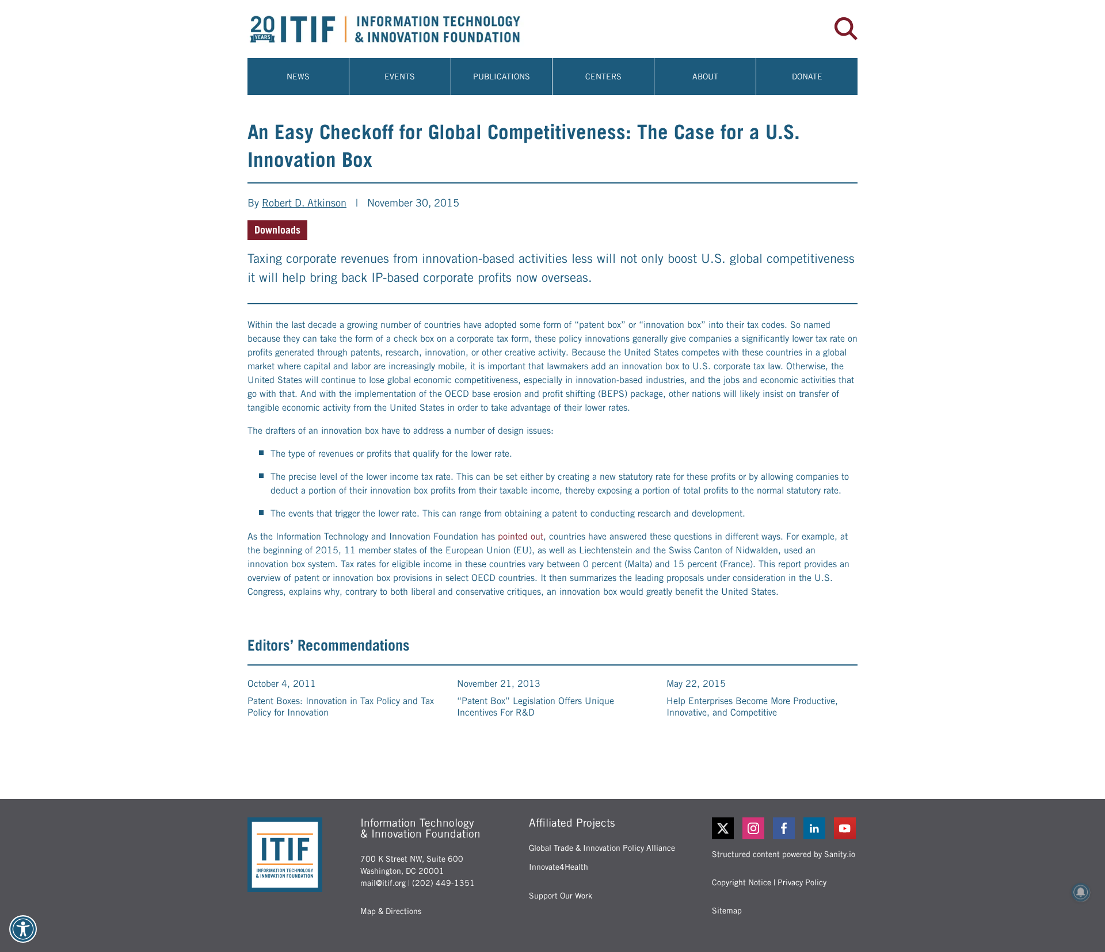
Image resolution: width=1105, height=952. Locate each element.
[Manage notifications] (1081, 892)
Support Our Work (560, 896)
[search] (846, 28)
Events (399, 76)
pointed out (520, 536)
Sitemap (727, 911)
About (705, 76)
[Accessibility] (23, 929)
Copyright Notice (741, 882)
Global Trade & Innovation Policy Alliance (602, 848)
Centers (603, 76)
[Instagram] (754, 828)
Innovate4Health (558, 867)
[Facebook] (785, 828)
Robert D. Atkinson (304, 203)
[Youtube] (846, 828)
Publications (501, 76)
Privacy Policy (802, 882)
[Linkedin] (815, 828)
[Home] (399, 29)
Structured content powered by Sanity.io (783, 854)
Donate (807, 76)
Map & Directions (390, 911)
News (298, 76)
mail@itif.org (383, 883)
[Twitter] (723, 828)
